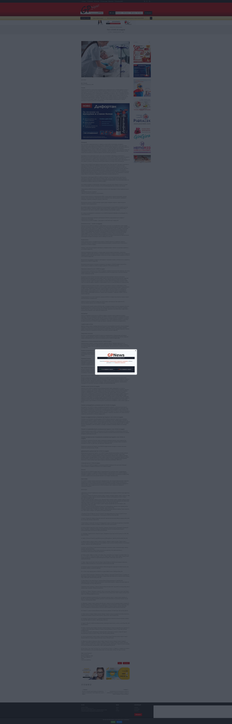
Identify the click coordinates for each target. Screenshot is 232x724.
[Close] (135, 350)
